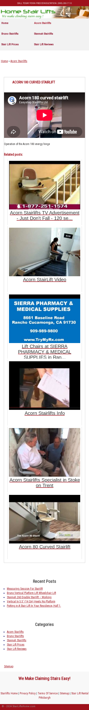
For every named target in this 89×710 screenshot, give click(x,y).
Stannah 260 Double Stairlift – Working (29, 597)
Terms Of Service (48, 693)
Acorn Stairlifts (42, 23)
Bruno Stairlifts (10, 33)
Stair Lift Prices (10, 44)
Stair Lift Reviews (44, 44)
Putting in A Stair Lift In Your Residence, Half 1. (34, 605)
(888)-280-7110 (64, 3)
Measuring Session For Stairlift (25, 588)
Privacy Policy (28, 693)
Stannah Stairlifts (43, 33)
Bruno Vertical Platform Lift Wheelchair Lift (31, 593)
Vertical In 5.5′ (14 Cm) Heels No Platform (31, 601)
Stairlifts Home (9, 693)
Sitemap (8, 666)
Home (4, 23)
